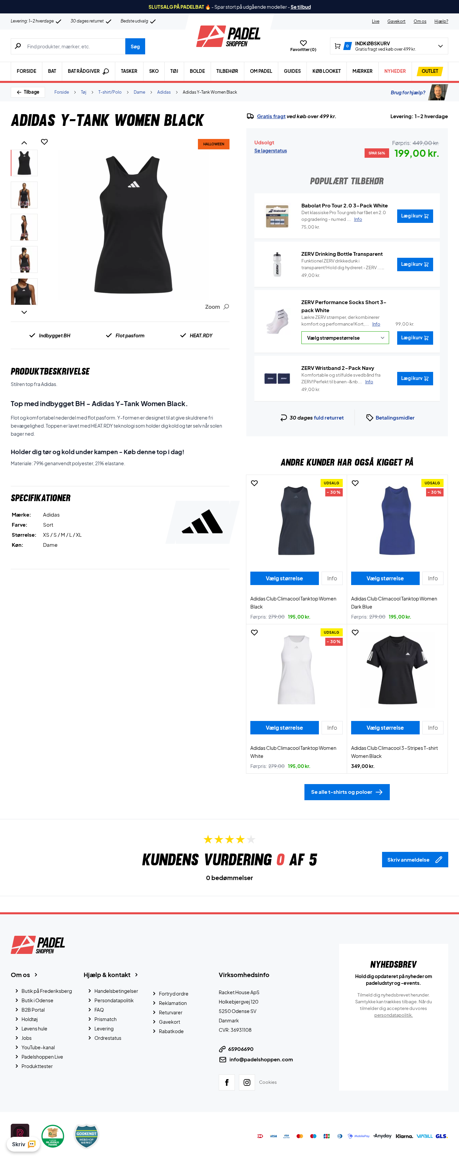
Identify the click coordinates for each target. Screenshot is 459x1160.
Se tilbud (301, 7)
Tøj (174, 71)
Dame (139, 92)
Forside (26, 71)
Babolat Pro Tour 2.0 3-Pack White (344, 205)
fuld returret (329, 417)
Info (376, 324)
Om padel (261, 71)
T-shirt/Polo (110, 92)
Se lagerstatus (270, 150)
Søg (135, 46)
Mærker (362, 71)
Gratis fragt (271, 116)
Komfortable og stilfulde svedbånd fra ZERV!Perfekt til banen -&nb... (340, 378)
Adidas (164, 92)
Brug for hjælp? (408, 92)
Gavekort (396, 21)
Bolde (197, 71)
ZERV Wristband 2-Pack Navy (337, 368)
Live (375, 21)
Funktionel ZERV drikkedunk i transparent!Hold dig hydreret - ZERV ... (341, 264)
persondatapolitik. (393, 1015)
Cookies (268, 1082)
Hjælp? (441, 21)
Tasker (129, 71)
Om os (420, 21)
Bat (52, 71)
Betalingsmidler (395, 417)
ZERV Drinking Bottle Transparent (342, 253)
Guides (292, 71)
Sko (154, 71)
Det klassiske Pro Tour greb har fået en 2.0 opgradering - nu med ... (343, 216)
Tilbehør (227, 71)
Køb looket (326, 71)
